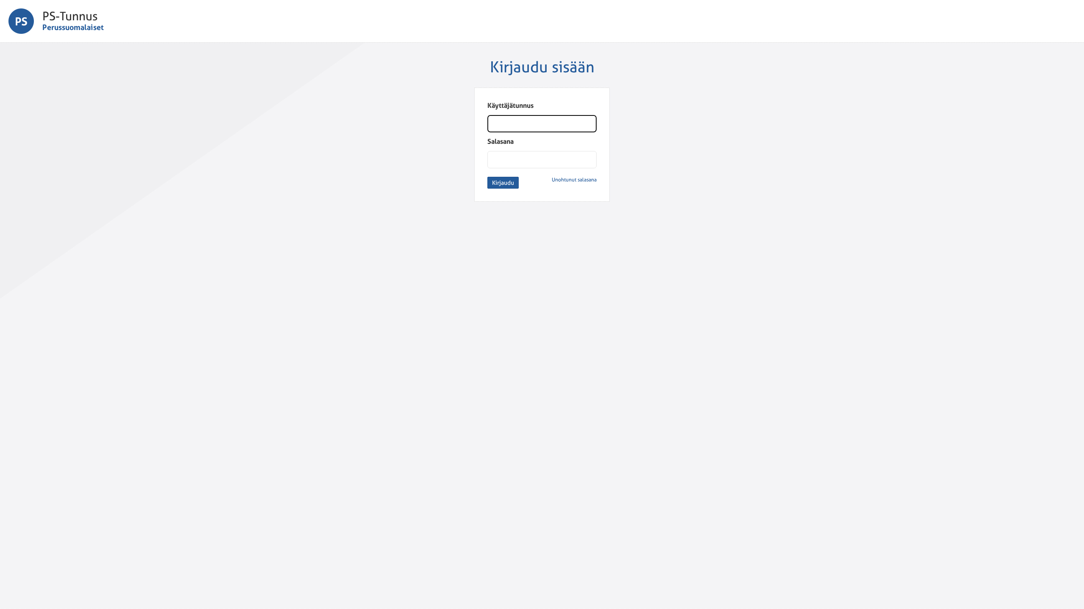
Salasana (500, 141)
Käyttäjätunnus (510, 106)
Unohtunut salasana (574, 180)
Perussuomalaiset (73, 27)
